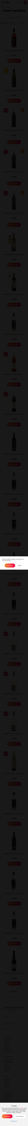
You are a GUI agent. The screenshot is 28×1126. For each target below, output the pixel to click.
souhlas (21, 1108)
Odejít (19, 565)
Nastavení (14, 1121)
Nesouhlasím (20, 1116)
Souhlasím (10, 565)
